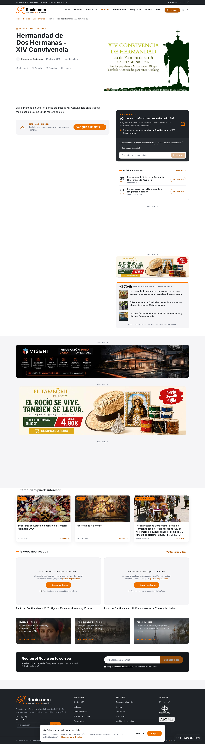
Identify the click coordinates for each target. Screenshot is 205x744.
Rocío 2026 (91, 9)
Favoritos (120, 711)
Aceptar (154, 733)
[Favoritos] (183, 10)
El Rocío (78, 9)
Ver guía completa (88, 127)
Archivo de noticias (125, 721)
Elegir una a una (67, 737)
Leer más (63, 538)
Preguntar (178, 155)
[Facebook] (180, 2)
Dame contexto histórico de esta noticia (137, 143)
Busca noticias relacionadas (169, 143)
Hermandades (119, 9)
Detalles (78, 737)
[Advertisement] (152, 228)
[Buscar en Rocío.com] (188, 10)
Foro (158, 9)
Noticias (105, 9)
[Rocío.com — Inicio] (31, 10)
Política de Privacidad (124, 666)
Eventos (41, 29)
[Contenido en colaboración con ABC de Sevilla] (167, 719)
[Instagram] (188, 2)
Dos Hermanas (39, 19)
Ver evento (179, 180)
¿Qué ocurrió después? (130, 148)
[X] (184, 2)
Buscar (119, 707)
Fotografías (135, 9)
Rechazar (140, 733)
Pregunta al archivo (125, 702)
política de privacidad (71, 579)
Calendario (179, 170)
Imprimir (67, 68)
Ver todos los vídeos (176, 552)
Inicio (68, 9)
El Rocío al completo (83, 716)
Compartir (23, 68)
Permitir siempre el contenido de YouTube (60, 591)
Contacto (120, 716)
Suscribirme (171, 659)
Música (148, 9)
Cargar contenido (59, 586)
